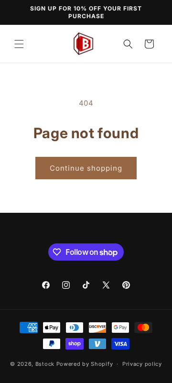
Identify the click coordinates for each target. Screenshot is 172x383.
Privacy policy (142, 364)
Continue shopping (86, 168)
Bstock (44, 364)
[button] (19, 44)
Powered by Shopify (84, 364)
